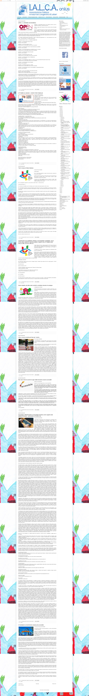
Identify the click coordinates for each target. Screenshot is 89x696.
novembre (62, 118)
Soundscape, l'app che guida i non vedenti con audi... (64, 151)
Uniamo (61, 209)
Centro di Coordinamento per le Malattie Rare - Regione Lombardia (65, 196)
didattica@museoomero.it (40, 114)
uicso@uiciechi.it (22, 278)
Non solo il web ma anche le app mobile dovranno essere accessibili (34, 379)
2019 (60, 115)
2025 (60, 108)
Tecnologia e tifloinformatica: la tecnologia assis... (64, 132)
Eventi (21, 90)
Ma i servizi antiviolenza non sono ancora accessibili (64, 167)
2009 (60, 191)
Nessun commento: (31, 89)
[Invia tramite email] (35, 89)
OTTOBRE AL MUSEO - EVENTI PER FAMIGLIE (30, 93)
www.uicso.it (32, 278)
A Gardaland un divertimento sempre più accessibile (31, 625)
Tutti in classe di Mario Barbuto (25, 168)
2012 (60, 190)
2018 (60, 116)
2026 (60, 107)
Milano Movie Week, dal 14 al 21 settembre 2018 (64, 155)
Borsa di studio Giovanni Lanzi (63, 23)
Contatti (19, 18)
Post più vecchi (54, 683)
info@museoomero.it (33, 130)
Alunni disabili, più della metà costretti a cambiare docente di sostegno (35, 285)
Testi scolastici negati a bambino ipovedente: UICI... (64, 177)
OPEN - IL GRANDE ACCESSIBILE (27, 22)
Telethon (61, 206)
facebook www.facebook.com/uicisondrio (42, 278)
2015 (60, 188)
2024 (60, 109)
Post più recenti (20, 683)
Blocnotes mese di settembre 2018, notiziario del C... (64, 173)
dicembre (62, 117)
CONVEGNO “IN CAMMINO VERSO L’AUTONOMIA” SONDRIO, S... (65, 125)
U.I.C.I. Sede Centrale (62, 208)
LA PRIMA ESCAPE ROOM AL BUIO (65, 141)
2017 (60, 187)
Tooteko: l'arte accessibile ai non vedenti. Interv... (64, 158)
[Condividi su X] (36, 89)
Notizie (23, 90)
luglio (61, 181)
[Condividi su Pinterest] (38, 89)
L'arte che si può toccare (63, 140)
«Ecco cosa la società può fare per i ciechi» (28, 337)
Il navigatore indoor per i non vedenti (65, 172)
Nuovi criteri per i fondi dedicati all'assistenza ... (64, 164)
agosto (61, 180)
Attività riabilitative (62, 22)
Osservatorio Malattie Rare (63, 205)
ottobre (61, 119)
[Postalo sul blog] (36, 89)
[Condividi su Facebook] (37, 89)
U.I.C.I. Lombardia (62, 207)
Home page (37, 683)
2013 (60, 189)
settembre (62, 120)
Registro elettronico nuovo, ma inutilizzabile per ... (64, 160)
